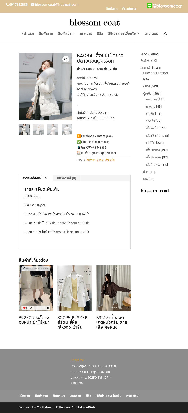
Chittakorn (45, 407)
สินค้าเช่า (64, 34)
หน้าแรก (27, 34)
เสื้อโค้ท (150, 142)
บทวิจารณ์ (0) (66, 178)
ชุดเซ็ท (150, 113)
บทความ (86, 34)
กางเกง (150, 106)
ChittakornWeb (83, 407)
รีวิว (100, 34)
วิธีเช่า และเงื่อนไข (122, 34)
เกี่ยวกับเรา (128, 9)
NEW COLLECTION (155, 73)
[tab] (36, 178)
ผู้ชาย (146, 86)
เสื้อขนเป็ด (110, 160)
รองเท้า (150, 121)
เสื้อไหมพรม (153, 164)
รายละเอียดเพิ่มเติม (36, 178)
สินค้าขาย (46, 34)
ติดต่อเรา (112, 9)
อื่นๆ (146, 172)
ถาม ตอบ (151, 34)
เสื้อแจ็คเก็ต (153, 135)
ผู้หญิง (100, 160)
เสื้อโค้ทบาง (153, 150)
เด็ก (145, 179)
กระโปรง (151, 99)
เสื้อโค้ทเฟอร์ (153, 157)
